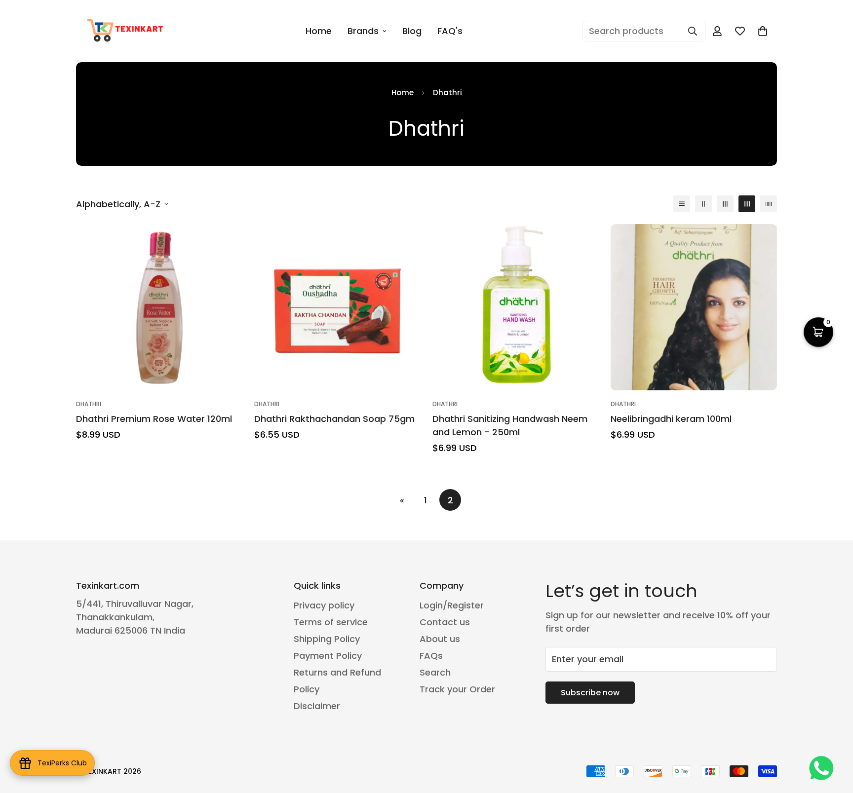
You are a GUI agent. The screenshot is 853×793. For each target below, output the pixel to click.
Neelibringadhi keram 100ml (671, 419)
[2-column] (703, 203)
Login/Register (452, 605)
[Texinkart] (126, 31)
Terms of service (331, 622)
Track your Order (457, 689)
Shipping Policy (327, 639)
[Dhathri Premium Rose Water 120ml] (159, 307)
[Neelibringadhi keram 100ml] (694, 307)
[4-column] (746, 203)
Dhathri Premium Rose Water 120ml (154, 419)
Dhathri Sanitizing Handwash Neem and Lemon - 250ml (509, 425)
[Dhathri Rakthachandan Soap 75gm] (337, 307)
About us (440, 639)
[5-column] (768, 203)
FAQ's (450, 31)
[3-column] (725, 203)
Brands (363, 31)
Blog (412, 31)
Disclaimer (317, 706)
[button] (818, 332)
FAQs (431, 655)
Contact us (445, 622)
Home (319, 31)
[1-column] (681, 203)
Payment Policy (328, 655)
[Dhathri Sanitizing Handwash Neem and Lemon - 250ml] (515, 307)
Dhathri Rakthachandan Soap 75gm (334, 419)
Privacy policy (324, 605)
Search (435, 672)
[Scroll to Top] (833, 739)
